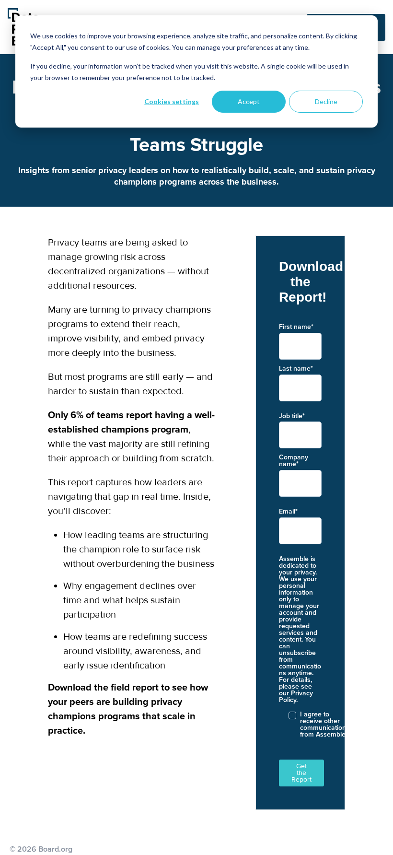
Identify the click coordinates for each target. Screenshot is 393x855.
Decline (326, 101)
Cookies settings (171, 101)
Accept (249, 101)
